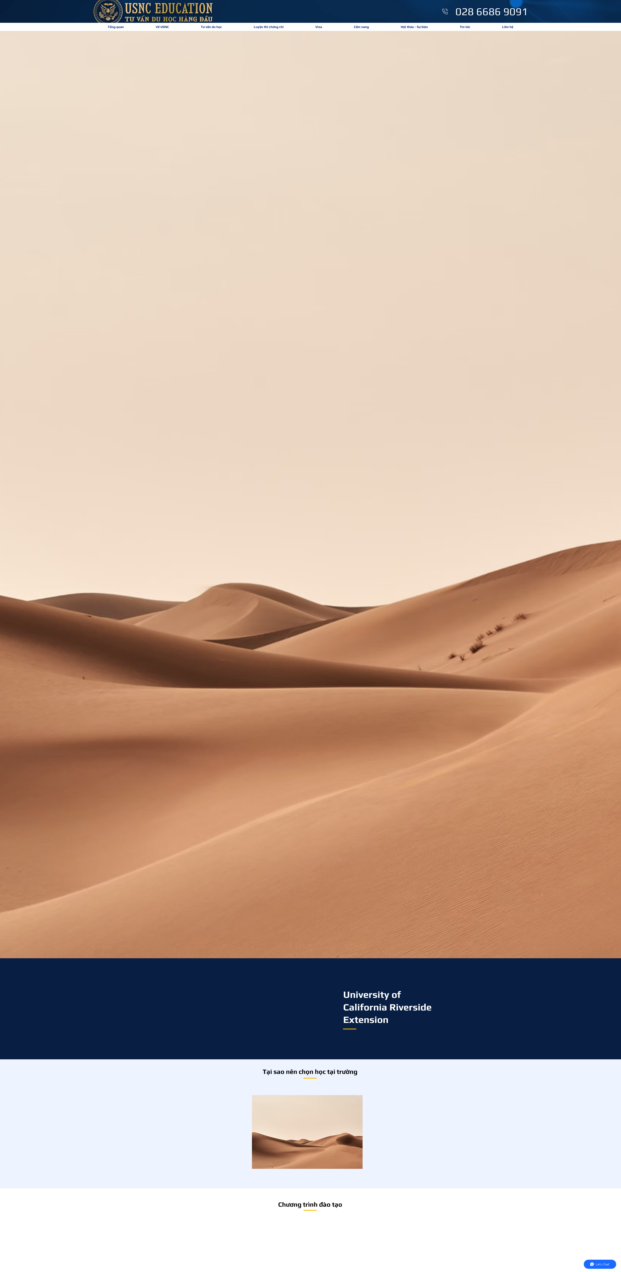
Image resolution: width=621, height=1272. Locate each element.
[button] (268, 26)
